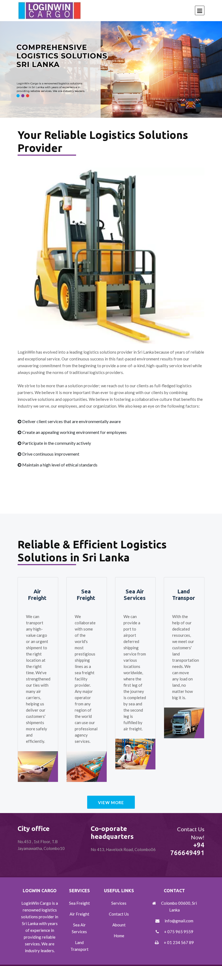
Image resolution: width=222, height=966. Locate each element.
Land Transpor (183, 594)
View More (111, 802)
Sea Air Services (135, 594)
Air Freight (37, 594)
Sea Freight (86, 594)
